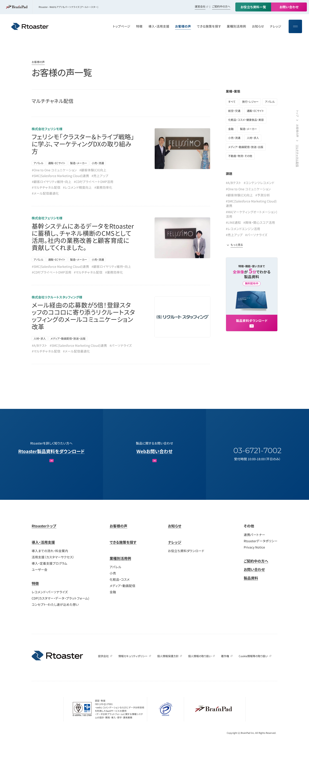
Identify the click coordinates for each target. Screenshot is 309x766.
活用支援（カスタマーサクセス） (53, 557)
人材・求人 (40, 338)
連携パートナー (254, 534)
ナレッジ (174, 542)
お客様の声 (38, 62)
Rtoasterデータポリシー (261, 541)
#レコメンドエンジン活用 (243, 228)
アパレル (38, 163)
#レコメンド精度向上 (77, 187)
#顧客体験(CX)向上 (92, 170)
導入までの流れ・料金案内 (50, 550)
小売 (113, 573)
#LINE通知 (233, 222)
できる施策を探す (123, 542)
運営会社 (200, 6)
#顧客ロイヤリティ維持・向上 (51, 181)
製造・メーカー (78, 163)
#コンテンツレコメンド (259, 182)
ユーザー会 (39, 569)
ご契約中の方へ (221, 6)
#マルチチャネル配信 (46, 187)
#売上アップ (100, 175)
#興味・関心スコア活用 (259, 222)
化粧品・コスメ (120, 579)
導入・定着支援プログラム (49, 563)
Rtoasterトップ (44, 525)
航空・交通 (234, 111)
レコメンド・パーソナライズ (50, 592)
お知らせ (174, 525)
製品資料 (251, 578)
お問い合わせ (254, 569)
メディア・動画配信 (122, 585)
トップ (297, 113)
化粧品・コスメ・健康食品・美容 (246, 120)
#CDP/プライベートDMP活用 (93, 181)
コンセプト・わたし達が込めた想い (55, 604)
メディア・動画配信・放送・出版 (67, 338)
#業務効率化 (103, 187)
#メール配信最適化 (45, 193)
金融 (231, 129)
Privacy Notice (254, 547)
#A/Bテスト (39, 345)
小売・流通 (98, 163)
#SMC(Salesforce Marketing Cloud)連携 (60, 175)
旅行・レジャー (250, 101)
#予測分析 (262, 195)
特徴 (35, 583)
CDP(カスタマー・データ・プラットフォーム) (60, 598)
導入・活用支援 (43, 542)
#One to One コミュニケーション (54, 170)
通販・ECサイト (56, 163)
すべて (232, 101)
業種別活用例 (120, 558)
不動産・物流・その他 (240, 156)
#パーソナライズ (121, 345)
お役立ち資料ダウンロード (186, 550)
